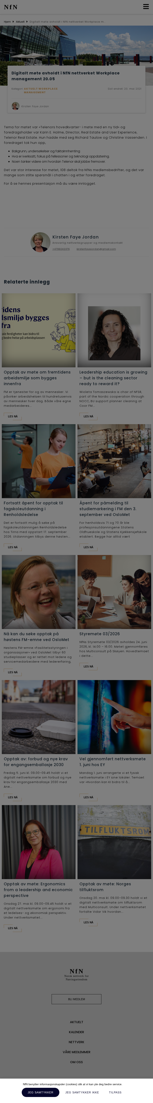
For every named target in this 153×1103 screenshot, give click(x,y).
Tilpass (115, 1092)
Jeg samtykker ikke (82, 1092)
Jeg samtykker (40, 1092)
